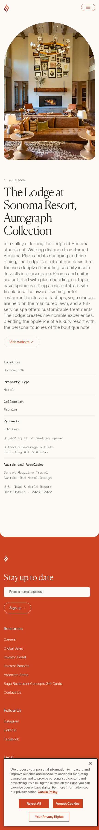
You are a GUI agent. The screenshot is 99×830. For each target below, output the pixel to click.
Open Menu (88, 7)
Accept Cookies (67, 803)
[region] (51, 792)
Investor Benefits (16, 666)
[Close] (90, 763)
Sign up (15, 608)
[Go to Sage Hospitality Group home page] (6, 8)
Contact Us (12, 692)
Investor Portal (15, 657)
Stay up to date (28, 577)
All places (17, 180)
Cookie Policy (47, 792)
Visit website (19, 342)
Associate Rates (16, 675)
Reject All (34, 803)
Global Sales (13, 648)
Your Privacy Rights (49, 816)
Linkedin (10, 730)
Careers (10, 639)
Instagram (11, 721)
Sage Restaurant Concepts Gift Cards (33, 684)
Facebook (11, 739)
